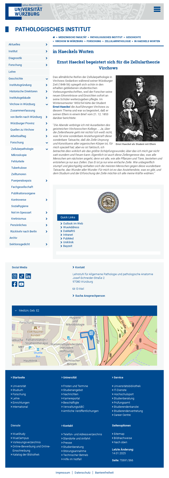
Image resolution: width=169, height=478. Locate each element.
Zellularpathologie (22, 148)
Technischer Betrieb (75, 455)
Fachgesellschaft (22, 187)
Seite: (115, 460)
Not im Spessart (21, 212)
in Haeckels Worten (147, 41)
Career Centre (122, 415)
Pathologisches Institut (53, 29)
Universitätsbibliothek (127, 386)
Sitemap (119, 433)
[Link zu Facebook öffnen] (15, 284)
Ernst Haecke (61, 106)
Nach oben (120, 442)
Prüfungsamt (122, 402)
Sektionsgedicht (19, 244)
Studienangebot (73, 390)
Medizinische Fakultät (73, 37)
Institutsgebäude (20, 97)
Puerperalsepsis (21, 180)
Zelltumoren (18, 174)
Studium (18, 390)
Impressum (63, 472)
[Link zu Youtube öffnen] (22, 284)
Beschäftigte (71, 402)
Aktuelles (14, 44)
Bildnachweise (123, 438)
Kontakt (80, 267)
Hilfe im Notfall (72, 459)
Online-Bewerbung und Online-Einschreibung (31, 448)
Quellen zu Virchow (22, 129)
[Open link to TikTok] (22, 276)
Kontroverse (18, 199)
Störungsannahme (74, 451)
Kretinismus (18, 218)
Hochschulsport (124, 394)
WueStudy (19, 433)
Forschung (15, 65)
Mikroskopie (19, 155)
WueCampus (21, 438)
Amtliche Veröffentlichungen (81, 411)
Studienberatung (124, 398)
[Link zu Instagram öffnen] (15, 276)
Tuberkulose (19, 167)
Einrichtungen (21, 402)
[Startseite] (54, 37)
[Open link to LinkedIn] (29, 276)
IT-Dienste (120, 390)
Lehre (12, 71)
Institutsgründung (20, 85)
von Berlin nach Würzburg (26, 117)
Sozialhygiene (19, 206)
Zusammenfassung (22, 110)
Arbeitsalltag (18, 136)
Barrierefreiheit (104, 472)
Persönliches (18, 225)
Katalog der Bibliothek (26, 454)
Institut (13, 51)
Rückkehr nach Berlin (23, 231)
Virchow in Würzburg (22, 104)
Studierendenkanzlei (126, 406)
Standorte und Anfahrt (76, 438)
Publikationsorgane (23, 193)
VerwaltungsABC (73, 406)
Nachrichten (70, 394)
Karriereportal (71, 398)
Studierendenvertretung (128, 411)
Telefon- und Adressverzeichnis (82, 434)
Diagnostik (15, 58)
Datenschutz (82, 472)
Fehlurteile (17, 161)
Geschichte (16, 78)
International (20, 406)
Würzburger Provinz (22, 123)
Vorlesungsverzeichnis (27, 442)
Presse (67, 442)
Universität (19, 386)
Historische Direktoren (23, 91)
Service (118, 377)
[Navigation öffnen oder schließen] (157, 9)
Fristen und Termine (75, 386)
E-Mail (80, 288)
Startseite (19, 377)
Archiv (13, 237)
